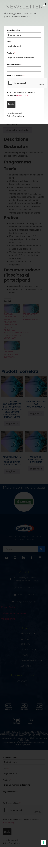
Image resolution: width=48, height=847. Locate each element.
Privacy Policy (22, 95)
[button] (44, 4)
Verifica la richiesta (16, 76)
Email (10, 41)
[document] (24, 423)
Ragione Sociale (14, 64)
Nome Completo (14, 30)
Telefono (11, 53)
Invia (11, 104)
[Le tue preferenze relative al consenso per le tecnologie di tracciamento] (43, 842)
